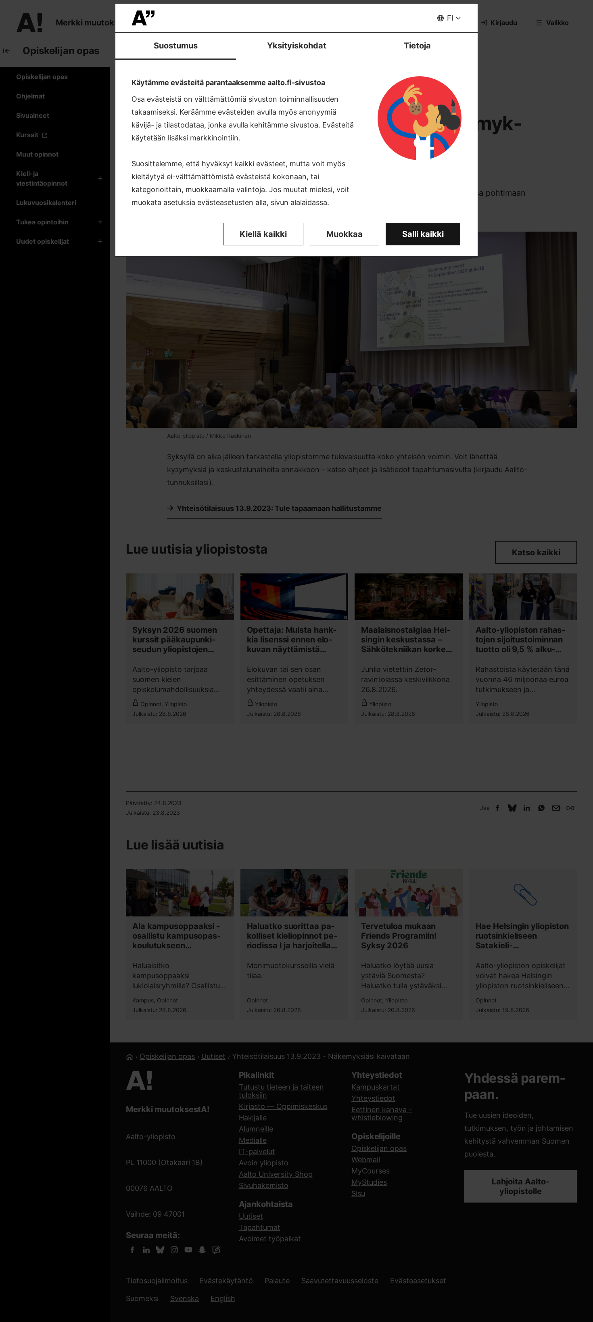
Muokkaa (344, 234)
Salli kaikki (423, 234)
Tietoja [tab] (417, 45)
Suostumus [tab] (176, 45)
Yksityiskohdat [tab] (296, 45)
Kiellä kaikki (263, 234)
